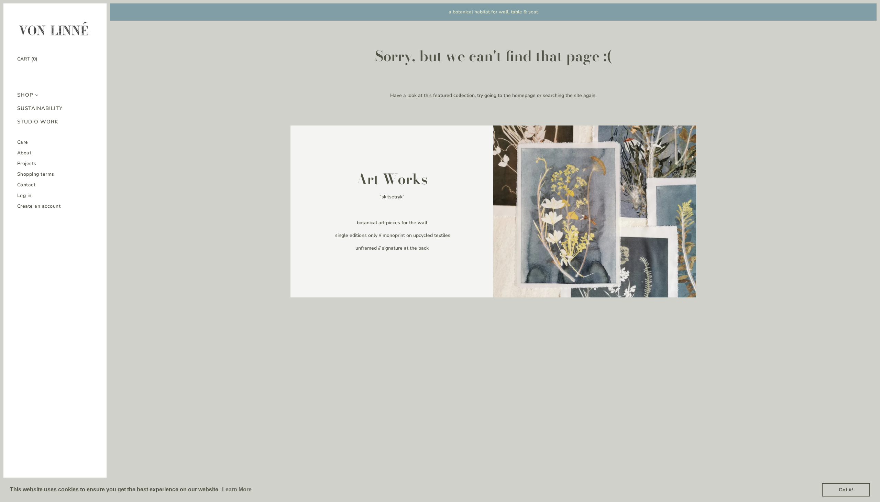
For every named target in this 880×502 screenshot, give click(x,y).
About (24, 153)
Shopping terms (35, 174)
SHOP (25, 95)
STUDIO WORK (37, 122)
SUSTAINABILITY (40, 108)
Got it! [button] (846, 489)
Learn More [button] (237, 489)
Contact (26, 185)
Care (22, 142)
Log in (24, 195)
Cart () (27, 59)
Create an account (39, 206)
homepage (524, 95)
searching (553, 95)
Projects (26, 163)
